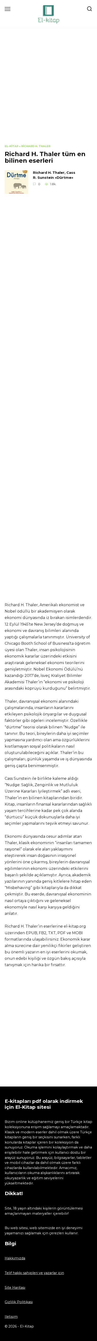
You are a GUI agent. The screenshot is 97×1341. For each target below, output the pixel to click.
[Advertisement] (48, 90)
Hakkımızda (15, 1258)
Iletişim (11, 1317)
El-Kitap (11, 146)
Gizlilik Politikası (19, 1302)
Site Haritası (15, 1287)
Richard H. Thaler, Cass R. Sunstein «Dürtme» (54, 175)
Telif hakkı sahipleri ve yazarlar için (34, 1273)
